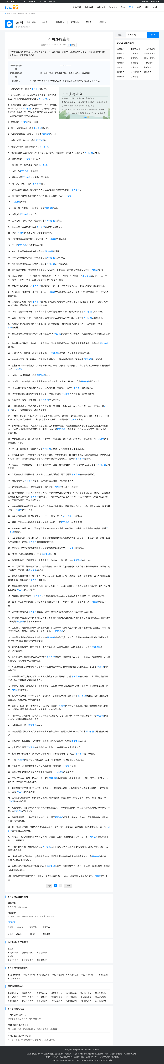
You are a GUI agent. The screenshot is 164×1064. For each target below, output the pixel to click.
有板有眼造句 (56, 997)
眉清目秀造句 (100, 993)
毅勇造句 (120, 77)
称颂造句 (120, 63)
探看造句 (147, 67)
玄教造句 (120, 49)
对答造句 (120, 58)
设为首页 (145, 1)
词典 (12, 1)
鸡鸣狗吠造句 (71, 993)
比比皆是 (33, 934)
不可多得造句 (59, 39)
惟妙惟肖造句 (71, 997)
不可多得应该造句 (86, 975)
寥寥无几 (33, 927)
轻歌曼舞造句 (42, 997)
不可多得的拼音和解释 (18, 897)
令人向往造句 (149, 49)
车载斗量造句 (42, 960)
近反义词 (113, 7)
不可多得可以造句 (72, 975)
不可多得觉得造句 (14, 975)
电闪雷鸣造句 (85, 1001)
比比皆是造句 (27, 960)
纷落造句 (134, 67)
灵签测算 (100, 1054)
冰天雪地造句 (85, 997)
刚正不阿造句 (27, 1001)
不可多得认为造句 (43, 975)
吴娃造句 (120, 67)
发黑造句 (120, 72)
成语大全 (101, 7)
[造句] (9, 24)
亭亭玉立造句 (27, 997)
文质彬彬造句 (13, 1001)
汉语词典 (89, 7)
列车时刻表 (31, 1)
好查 (8, 14)
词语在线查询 (59, 1054)
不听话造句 (148, 63)
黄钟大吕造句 (13, 997)
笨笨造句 (134, 58)
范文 (39, 1)
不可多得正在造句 (101, 975)
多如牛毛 (19, 934)
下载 (45, 1)
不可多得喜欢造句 (28, 975)
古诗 (17, 1)
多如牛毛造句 (13, 960)
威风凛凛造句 (100, 997)
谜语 (147, 7)
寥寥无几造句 (27, 953)
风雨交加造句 (71, 1001)
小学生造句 (31, 22)
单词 (23, 1)
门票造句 (134, 53)
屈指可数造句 (42, 953)
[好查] (11, 7)
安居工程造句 (149, 53)
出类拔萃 (19, 927)
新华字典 (77, 7)
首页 (49, 886)
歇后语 (107, 1054)
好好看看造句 (136, 72)
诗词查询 (76, 1054)
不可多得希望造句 (57, 975)
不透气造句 (135, 49)
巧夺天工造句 (56, 1001)
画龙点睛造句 (42, 1001)
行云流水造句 (100, 1001)
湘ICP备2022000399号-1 (104, 1060)
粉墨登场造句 (56, 993)
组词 (123, 7)
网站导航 (80, 1050)
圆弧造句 (134, 63)
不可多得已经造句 (14, 979)
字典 (6, 1)
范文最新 (96, 1050)
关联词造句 (59, 22)
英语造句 (89, 22)
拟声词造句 (75, 22)
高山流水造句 (85, 993)
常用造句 (102, 22)
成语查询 (68, 1054)
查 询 (153, 35)
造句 (131, 7)
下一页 (67, 886)
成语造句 (21, 14)
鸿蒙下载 (52, 1)
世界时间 (83, 1054)
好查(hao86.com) (70, 1050)
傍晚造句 (147, 72)
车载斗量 (46, 934)
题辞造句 (134, 77)
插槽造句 (120, 53)
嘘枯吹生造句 (149, 58)
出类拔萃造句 (13, 953)
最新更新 (88, 1050)
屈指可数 (46, 927)
